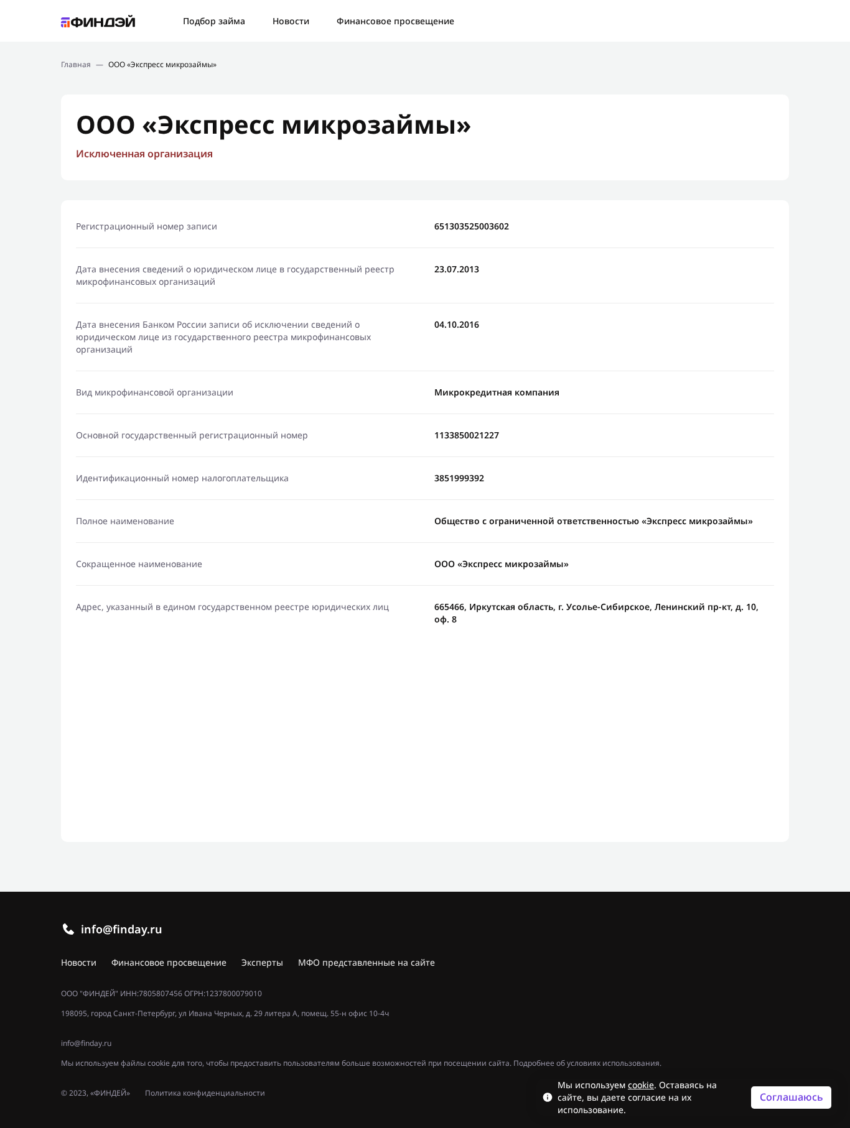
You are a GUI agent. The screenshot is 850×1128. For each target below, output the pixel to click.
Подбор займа (214, 21)
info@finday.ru (121, 929)
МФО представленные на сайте (366, 962)
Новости (291, 21)
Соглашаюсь (791, 1097)
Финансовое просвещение (395, 21)
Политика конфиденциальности (205, 1093)
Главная (76, 65)
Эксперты (262, 962)
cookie (641, 1085)
